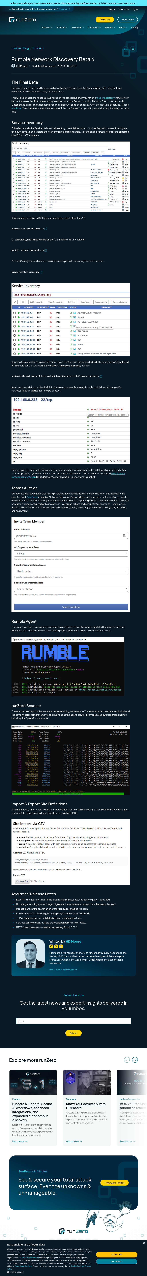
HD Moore (21, 65)
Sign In (135, 9)
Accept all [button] (116, 1254)
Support (112, 9)
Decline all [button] (116, 1261)
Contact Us (124, 9)
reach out (16, 108)
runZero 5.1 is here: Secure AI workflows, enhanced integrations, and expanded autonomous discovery (32, 1112)
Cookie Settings (77, 1266)
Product (38, 48)
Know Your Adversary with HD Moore (86, 1106)
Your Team (32, 496)
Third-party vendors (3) (29, 1257)
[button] (70, 177)
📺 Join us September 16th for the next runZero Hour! (38, 9)
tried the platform (105, 97)
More (132, 3)
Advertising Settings (23, 1266)
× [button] (144, 1243)
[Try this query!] (45, 228)
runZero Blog (20, 48)
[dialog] (73, 1258)
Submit (73, 1033)
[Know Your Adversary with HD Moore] (87, 1082)
